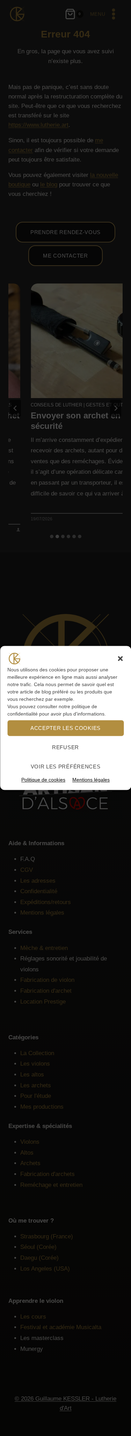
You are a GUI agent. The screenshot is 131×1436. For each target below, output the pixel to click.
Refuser (65, 747)
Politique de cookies (43, 779)
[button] (120, 658)
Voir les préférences (66, 767)
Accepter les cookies (65, 728)
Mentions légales (91, 779)
